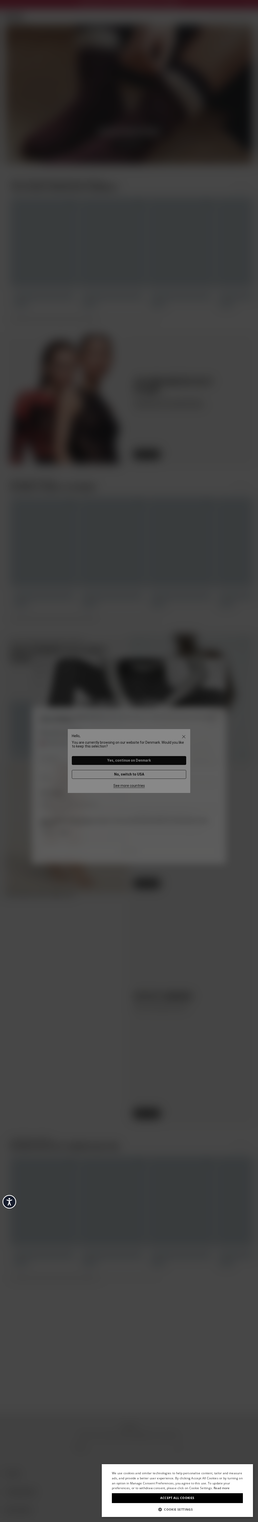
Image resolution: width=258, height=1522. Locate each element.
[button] (177, 1509)
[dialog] (177, 1490)
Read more (222, 1488)
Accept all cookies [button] (177, 1498)
